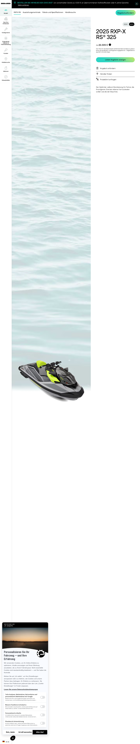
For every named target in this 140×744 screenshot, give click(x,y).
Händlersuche (70, 12)
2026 (125, 24)
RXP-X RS (17, 12)
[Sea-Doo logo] (6, 3)
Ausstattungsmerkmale (31, 12)
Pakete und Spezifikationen (52, 12)
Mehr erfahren (23, 5)
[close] (136, 3)
